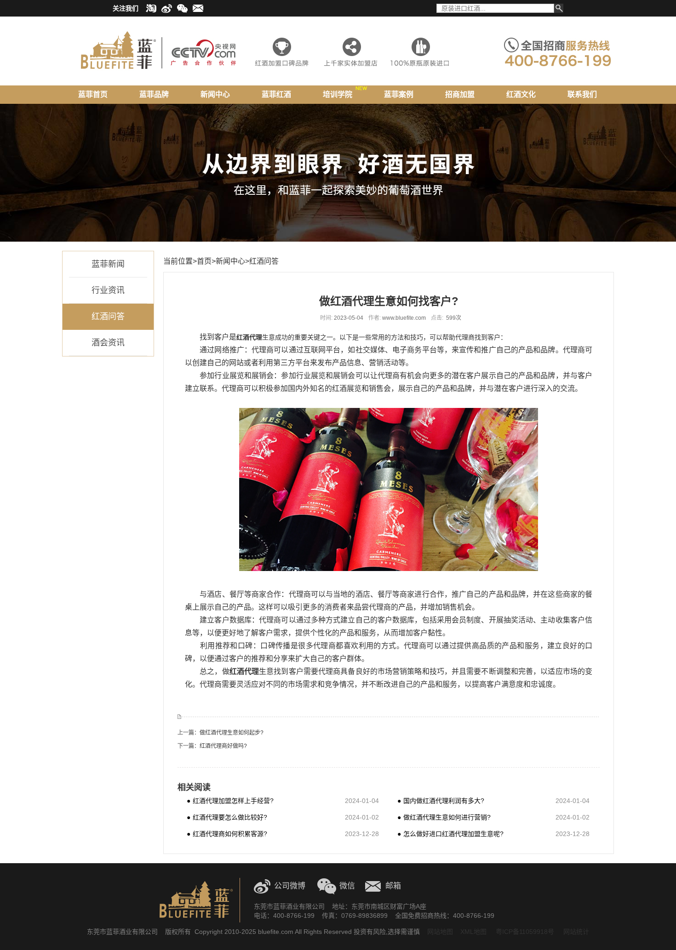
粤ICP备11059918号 (524, 931)
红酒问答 (108, 316)
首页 (204, 261)
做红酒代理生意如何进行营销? (444, 817)
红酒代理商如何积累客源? (227, 833)
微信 (347, 886)
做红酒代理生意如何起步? (232, 732)
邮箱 (393, 886)
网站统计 (576, 931)
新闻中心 (230, 261)
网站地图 (440, 931)
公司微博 (289, 886)
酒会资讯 (108, 342)
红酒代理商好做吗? (223, 746)
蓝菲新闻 (108, 264)
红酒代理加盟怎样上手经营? (230, 800)
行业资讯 (108, 290)
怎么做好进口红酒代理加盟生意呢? (450, 833)
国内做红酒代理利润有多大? (440, 800)
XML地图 (473, 931)
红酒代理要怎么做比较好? (227, 817)
